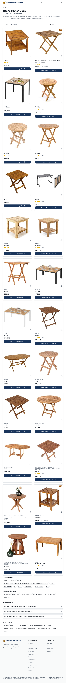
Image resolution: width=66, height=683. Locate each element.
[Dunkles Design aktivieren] (41, 2)
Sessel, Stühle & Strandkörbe (37, 625)
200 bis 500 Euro (37, 594)
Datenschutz (50, 651)
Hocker (49, 625)
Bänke (54, 628)
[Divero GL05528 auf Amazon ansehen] (48, 135)
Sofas (11, 625)
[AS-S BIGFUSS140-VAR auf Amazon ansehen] (48, 545)
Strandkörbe (31, 656)
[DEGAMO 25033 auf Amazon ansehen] (17, 406)
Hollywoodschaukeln (21, 625)
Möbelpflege (31, 628)
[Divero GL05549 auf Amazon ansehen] (17, 227)
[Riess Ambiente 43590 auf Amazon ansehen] (17, 450)
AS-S (36, 562)
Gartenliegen (31, 651)
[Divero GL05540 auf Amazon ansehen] (48, 89)
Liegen (5, 631)
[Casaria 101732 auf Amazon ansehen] (17, 42)
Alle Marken (31, 667)
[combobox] (55, 24)
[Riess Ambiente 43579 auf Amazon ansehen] (48, 406)
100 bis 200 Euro (26, 594)
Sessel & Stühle (32, 646)
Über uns (49, 643)
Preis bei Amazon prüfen (16, 69)
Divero (37, 106)
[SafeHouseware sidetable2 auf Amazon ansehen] (48, 499)
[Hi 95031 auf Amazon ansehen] (48, 181)
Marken (6, 625)
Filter (7, 24)
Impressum (50, 648)
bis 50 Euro (7, 594)
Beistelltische (31, 654)
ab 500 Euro (7, 597)
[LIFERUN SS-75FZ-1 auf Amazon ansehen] (17, 89)
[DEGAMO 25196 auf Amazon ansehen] (48, 317)
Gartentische (31, 643)
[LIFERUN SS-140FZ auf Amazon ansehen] (48, 273)
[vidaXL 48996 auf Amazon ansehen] (17, 273)
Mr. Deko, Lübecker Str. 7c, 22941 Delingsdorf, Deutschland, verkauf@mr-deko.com (47, 468)
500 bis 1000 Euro (50, 594)
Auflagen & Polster (8, 628)
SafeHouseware (40, 515)
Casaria (6, 59)
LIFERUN (6, 106)
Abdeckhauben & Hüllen (44, 628)
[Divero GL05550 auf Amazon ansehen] (48, 227)
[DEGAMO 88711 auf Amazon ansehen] (17, 181)
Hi (35, 198)
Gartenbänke (31, 659)
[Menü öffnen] (61, 2)
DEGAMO (6, 198)
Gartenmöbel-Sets (21, 628)
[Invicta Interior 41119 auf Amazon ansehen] (48, 363)
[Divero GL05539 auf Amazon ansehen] (17, 135)
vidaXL (6, 289)
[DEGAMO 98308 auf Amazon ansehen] (17, 363)
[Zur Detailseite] (30, 55)
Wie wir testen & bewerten (54, 646)
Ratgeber (30, 670)
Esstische (30, 662)
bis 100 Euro (15, 594)
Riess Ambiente (39, 423)
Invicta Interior (40, 379)
